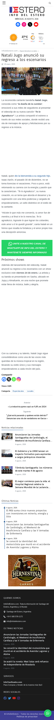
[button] (47, 713)
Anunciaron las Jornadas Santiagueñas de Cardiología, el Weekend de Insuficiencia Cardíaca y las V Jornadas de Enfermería (33, 437)
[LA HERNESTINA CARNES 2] (27, 570)
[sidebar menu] (4, 3)
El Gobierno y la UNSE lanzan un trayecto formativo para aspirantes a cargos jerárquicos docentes (33, 454)
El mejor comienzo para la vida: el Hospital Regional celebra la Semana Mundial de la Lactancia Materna (32, 484)
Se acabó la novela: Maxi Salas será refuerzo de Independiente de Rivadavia (26, 663)
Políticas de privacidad (27, 716)
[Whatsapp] (14, 379)
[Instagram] (18, 379)
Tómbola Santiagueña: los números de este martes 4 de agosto (33, 469)
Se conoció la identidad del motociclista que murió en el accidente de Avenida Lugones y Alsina (26, 651)
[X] (9, 379)
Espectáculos (25, 51)
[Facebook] (4, 379)
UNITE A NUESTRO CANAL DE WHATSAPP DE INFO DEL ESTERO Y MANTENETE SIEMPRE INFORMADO (27, 248)
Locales (34, 51)
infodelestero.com (10, 51)
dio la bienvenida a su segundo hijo (32, 176)
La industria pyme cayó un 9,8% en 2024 (27, 406)
